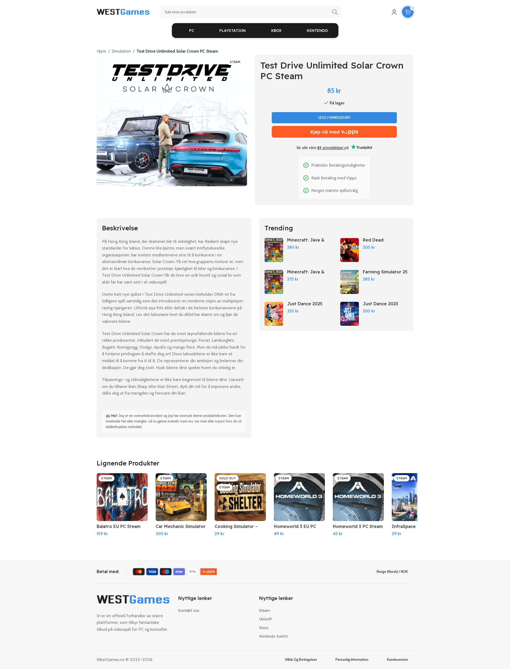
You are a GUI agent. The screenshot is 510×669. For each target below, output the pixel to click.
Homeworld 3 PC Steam (358, 526)
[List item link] (214, 610)
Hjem (101, 51)
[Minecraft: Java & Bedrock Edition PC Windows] (274, 250)
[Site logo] (123, 11)
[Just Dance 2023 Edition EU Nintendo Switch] (349, 314)
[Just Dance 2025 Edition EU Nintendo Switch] (274, 314)
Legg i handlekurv (334, 117)
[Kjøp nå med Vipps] (334, 132)
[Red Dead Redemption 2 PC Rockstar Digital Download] (349, 250)
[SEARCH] (335, 12)
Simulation (121, 51)
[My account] (394, 12)
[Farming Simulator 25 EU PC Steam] (349, 282)
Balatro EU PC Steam (119, 526)
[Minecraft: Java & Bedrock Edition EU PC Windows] (274, 282)
